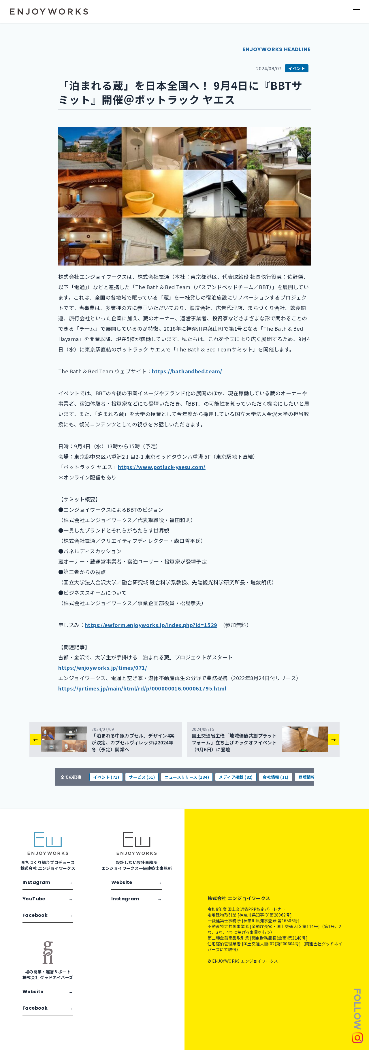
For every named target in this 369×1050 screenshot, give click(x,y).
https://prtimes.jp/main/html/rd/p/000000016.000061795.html (142, 688)
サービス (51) (142, 777)
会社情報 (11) (276, 777)
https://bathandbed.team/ (187, 371)
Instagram (47, 882)
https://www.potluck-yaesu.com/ (162, 467)
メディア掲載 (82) (236, 777)
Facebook (47, 915)
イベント (296, 68)
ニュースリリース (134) (187, 777)
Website (136, 882)
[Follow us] (357, 1015)
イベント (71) (106, 777)
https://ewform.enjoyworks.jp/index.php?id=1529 (151, 625)
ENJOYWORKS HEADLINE (276, 49)
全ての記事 (71, 777)
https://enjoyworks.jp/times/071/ (102, 667)
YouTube (47, 898)
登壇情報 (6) (310, 777)
